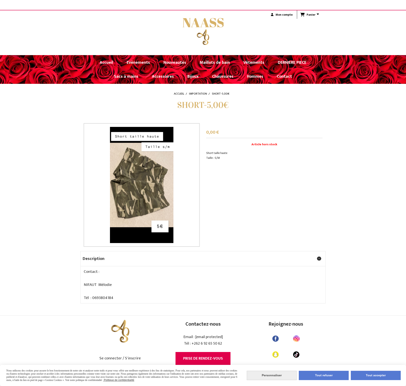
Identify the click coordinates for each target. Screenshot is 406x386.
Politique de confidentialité (118, 380)
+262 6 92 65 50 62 (207, 343)
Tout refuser (324, 375)
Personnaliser (272, 375)
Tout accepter (376, 375)
